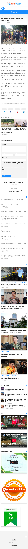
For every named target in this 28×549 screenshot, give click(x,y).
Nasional (7, 305)
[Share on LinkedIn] (24, 110)
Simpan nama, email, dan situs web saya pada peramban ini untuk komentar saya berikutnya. (12, 163)
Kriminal (17, 282)
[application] (14, 422)
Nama (3, 153)
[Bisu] (23, 428)
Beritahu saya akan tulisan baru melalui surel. (12, 172)
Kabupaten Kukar (4, 282)
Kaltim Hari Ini (15, 15)
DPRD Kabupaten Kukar (6, 15)
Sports (19, 15)
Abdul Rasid (6, 103)
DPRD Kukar (17, 103)
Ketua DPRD (22, 103)
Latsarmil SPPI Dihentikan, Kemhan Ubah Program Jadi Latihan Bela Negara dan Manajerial (12, 354)
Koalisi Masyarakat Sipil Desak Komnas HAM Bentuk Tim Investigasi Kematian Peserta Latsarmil (13, 308)
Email (16, 153)
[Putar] (2, 428)
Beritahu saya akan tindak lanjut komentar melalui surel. (13, 168)
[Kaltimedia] (11, 12)
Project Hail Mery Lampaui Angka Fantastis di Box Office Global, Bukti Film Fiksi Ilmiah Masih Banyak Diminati (16, 394)
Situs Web (4, 157)
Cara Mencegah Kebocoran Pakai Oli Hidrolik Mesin (12, 199)
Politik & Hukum (23, 282)
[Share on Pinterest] (17, 110)
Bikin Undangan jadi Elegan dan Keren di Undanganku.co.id (14, 211)
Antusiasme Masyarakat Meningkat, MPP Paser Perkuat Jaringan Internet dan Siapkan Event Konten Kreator (15, 400)
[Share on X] (4, 110)
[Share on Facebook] (10, 110)
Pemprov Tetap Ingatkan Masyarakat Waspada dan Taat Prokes (20, 130)
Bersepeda (11, 103)
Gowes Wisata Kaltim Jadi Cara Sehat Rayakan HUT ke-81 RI (14, 243)
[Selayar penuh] (25, 428)
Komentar (4, 144)
